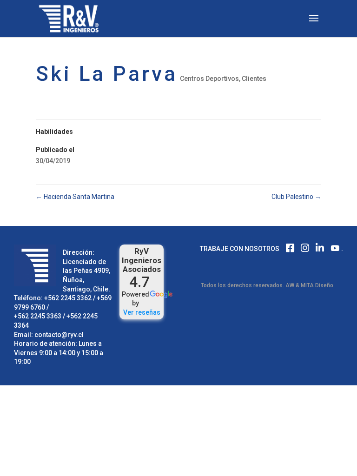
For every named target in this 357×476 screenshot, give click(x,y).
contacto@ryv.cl (59, 334)
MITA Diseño (317, 285)
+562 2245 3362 (68, 298)
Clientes (254, 78)
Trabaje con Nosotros (239, 248)
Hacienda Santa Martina (75, 196)
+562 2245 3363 (37, 316)
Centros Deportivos (209, 78)
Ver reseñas (141, 312)
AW (289, 285)
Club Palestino (296, 196)
